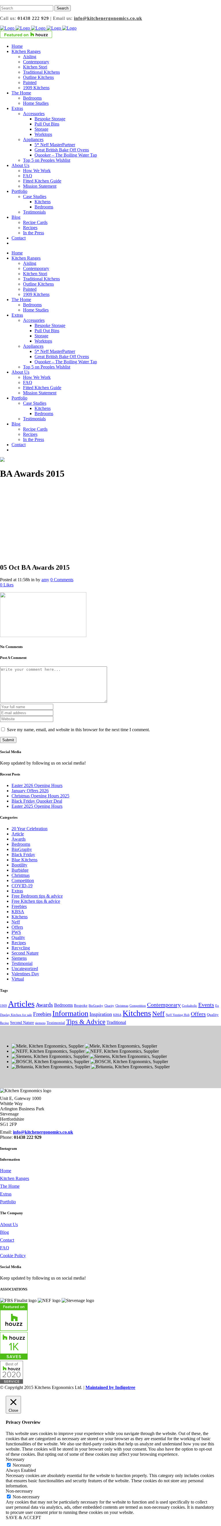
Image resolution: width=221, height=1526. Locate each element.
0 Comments (61, 579)
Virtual (18, 978)
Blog (4, 1232)
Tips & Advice (85, 1021)
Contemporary (164, 1005)
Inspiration (100, 1014)
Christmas (21, 875)
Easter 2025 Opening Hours (37, 806)
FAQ (4, 1247)
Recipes (19, 942)
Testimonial (22, 963)
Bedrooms (21, 844)
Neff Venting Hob (178, 1014)
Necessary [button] (15, 1459)
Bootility (19, 864)
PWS (16, 932)
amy (45, 579)
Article (18, 833)
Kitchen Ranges (14, 1178)
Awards (19, 839)
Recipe (4, 1023)
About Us (9, 1224)
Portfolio (8, 1201)
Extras (17, 890)
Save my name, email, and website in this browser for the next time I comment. (78, 729)
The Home (10, 1186)
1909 (3, 1005)
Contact (7, 1240)
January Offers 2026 (30, 790)
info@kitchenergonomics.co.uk (108, 18)
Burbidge (20, 870)
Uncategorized (25, 968)
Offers (17, 927)
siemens (40, 1023)
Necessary (22, 1465)
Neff (16, 921)
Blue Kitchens (24, 859)
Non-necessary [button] (19, 1491)
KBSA (18, 911)
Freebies (19, 906)
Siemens (19, 958)
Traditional (116, 1022)
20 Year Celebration (29, 828)
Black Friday (23, 854)
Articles (21, 1003)
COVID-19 (22, 885)
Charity (109, 1005)
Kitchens (20, 916)
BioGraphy (22, 849)
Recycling (21, 947)
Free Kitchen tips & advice (36, 901)
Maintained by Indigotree (110, 1387)
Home (5, 1170)
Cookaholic (189, 1005)
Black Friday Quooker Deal (37, 801)
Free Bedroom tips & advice (37, 896)
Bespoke (80, 1006)
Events (206, 1005)
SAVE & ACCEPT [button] (23, 1517)
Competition (23, 880)
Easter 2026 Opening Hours (37, 785)
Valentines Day (25, 973)
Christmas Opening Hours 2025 (40, 795)
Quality (18, 937)
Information (70, 1013)
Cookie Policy (13, 1255)
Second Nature (25, 953)
